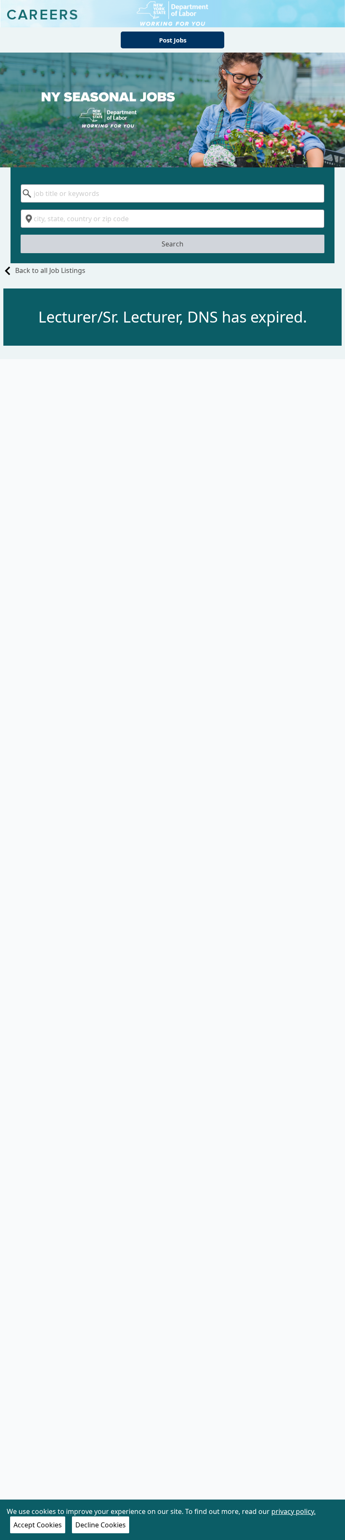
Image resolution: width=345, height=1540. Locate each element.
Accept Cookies (37, 1524)
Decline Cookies (100, 1524)
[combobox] (173, 193)
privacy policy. (293, 1511)
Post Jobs (172, 40)
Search (172, 244)
